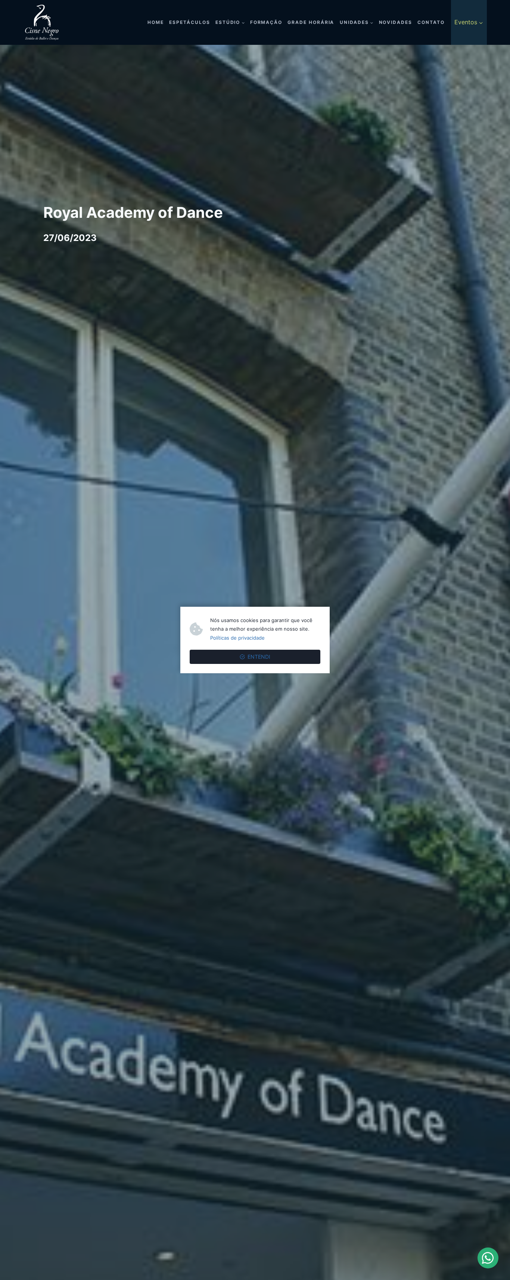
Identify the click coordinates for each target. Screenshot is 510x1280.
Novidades (395, 22)
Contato (430, 22)
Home (155, 22)
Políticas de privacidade (237, 638)
